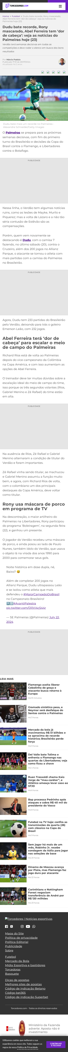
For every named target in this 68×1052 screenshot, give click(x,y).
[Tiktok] (16, 927)
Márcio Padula (13, 59)
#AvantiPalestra (24, 603)
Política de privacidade (21, 938)
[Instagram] (22, 927)
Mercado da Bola (17, 961)
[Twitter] (11, 926)
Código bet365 (15, 993)
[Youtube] (28, 927)
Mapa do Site (14, 933)
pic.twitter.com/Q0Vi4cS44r (26, 608)
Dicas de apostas (17, 980)
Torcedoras (12, 969)
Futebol (16, 16)
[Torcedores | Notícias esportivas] (17, 6)
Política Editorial (16, 942)
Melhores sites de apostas (23, 984)
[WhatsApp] (33, 927)
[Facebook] (6, 927)
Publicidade (13, 946)
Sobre (9, 950)
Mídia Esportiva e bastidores (25, 965)
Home (6, 16)
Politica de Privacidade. (27, 1047)
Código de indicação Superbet (26, 997)
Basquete (12, 974)
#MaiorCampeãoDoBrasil (41, 594)
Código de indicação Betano (25, 988)
